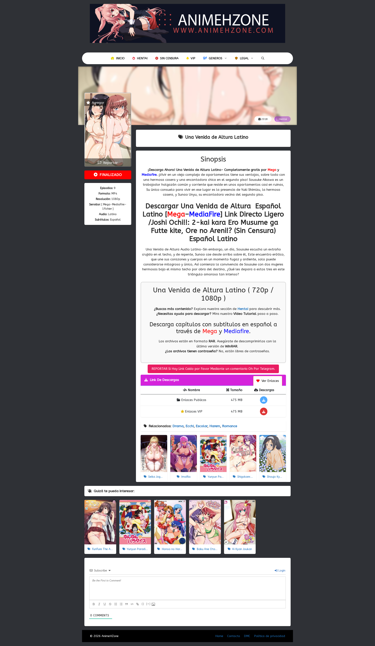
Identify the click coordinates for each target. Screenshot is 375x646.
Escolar (201, 426)
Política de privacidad (269, 636)
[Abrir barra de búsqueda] (262, 58)
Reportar (109, 163)
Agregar (97, 103)
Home (219, 636)
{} (143, 603)
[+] (148, 603)
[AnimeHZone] (187, 23)
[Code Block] (132, 604)
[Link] (137, 604)
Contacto (233, 636)
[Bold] (93, 604)
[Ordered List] (115, 604)
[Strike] (110, 604)
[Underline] (104, 604)
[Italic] (99, 604)
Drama (178, 426)
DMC (247, 636)
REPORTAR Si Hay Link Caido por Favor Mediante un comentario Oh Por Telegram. (213, 369)
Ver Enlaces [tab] (270, 381)
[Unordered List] (121, 604)
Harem (214, 426)
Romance (229, 426)
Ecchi (190, 426)
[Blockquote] (126, 604)
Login (281, 570)
